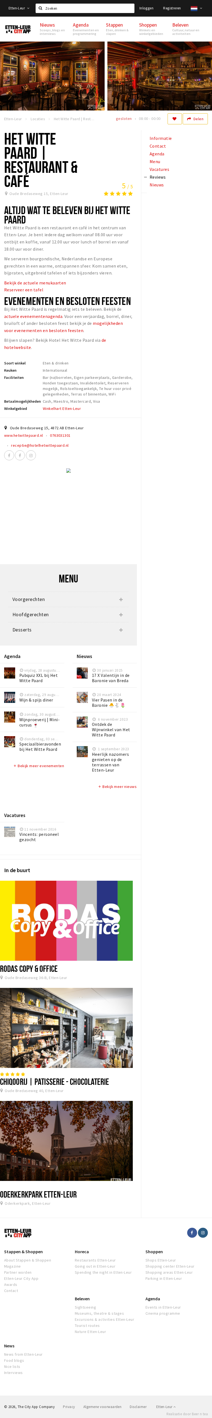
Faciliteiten (14, 377)
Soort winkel (15, 363)
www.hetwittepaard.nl (23, 435)
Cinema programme (162, 1313)
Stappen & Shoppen (23, 1251)
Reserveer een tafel (23, 289)
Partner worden (18, 1272)
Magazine (12, 1266)
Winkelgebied (15, 408)
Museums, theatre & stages (99, 1313)
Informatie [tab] (161, 138)
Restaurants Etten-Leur (95, 1260)
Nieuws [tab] (157, 184)
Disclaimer (138, 1406)
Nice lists (12, 1366)
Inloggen (146, 8)
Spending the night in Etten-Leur (103, 1272)
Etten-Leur (17, 8)
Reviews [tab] (158, 177)
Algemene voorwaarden (102, 1406)
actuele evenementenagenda (33, 316)
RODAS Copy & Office (29, 968)
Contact (11, 1290)
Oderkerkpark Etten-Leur (38, 1194)
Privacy (69, 1406)
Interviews (13, 1372)
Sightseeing (85, 1307)
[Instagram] (31, 455)
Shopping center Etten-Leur (169, 1266)
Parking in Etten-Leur (163, 1278)
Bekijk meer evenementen (38, 765)
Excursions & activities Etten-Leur (104, 1319)
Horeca (82, 1251)
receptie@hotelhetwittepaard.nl (39, 445)
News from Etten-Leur (23, 1354)
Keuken (10, 370)
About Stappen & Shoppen (27, 1260)
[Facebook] (9, 455)
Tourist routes (87, 1325)
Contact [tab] (158, 146)
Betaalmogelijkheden (22, 401)
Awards (10, 1284)
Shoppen (154, 1251)
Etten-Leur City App (21, 1278)
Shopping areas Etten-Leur (169, 1272)
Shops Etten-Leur (160, 1260)
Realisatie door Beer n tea (187, 1414)
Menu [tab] (155, 161)
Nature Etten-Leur (90, 1331)
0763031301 (60, 435)
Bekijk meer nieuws (117, 786)
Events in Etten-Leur (163, 1307)
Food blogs (14, 1360)
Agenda (152, 1298)
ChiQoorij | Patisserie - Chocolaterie (54, 1081)
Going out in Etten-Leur (95, 1266)
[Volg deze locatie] (175, 118)
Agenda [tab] (157, 153)
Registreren (172, 8)
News (9, 1345)
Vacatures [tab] (159, 169)
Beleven (82, 1298)
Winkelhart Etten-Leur (62, 408)
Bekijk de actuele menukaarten (35, 283)
